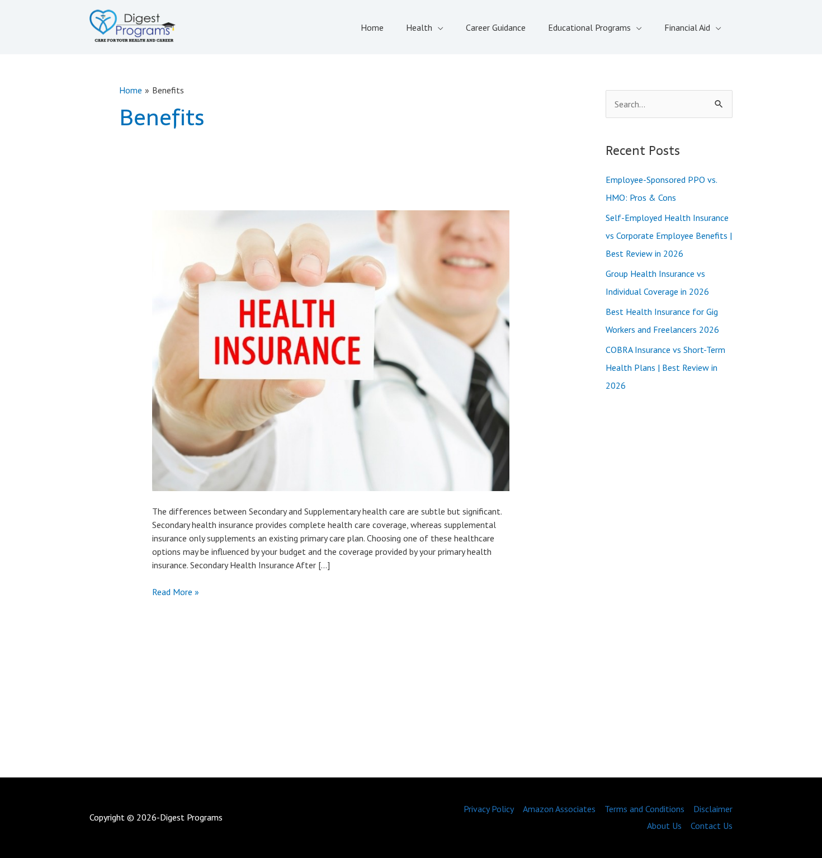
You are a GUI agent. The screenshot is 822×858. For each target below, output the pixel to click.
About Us (664, 825)
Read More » (175, 592)
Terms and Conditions (644, 808)
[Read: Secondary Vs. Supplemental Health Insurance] (330, 349)
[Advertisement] (669, 587)
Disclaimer (713, 808)
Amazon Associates (559, 808)
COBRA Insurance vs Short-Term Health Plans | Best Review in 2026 (665, 367)
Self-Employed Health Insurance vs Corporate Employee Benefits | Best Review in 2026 (669, 235)
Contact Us (712, 825)
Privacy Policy (489, 808)
